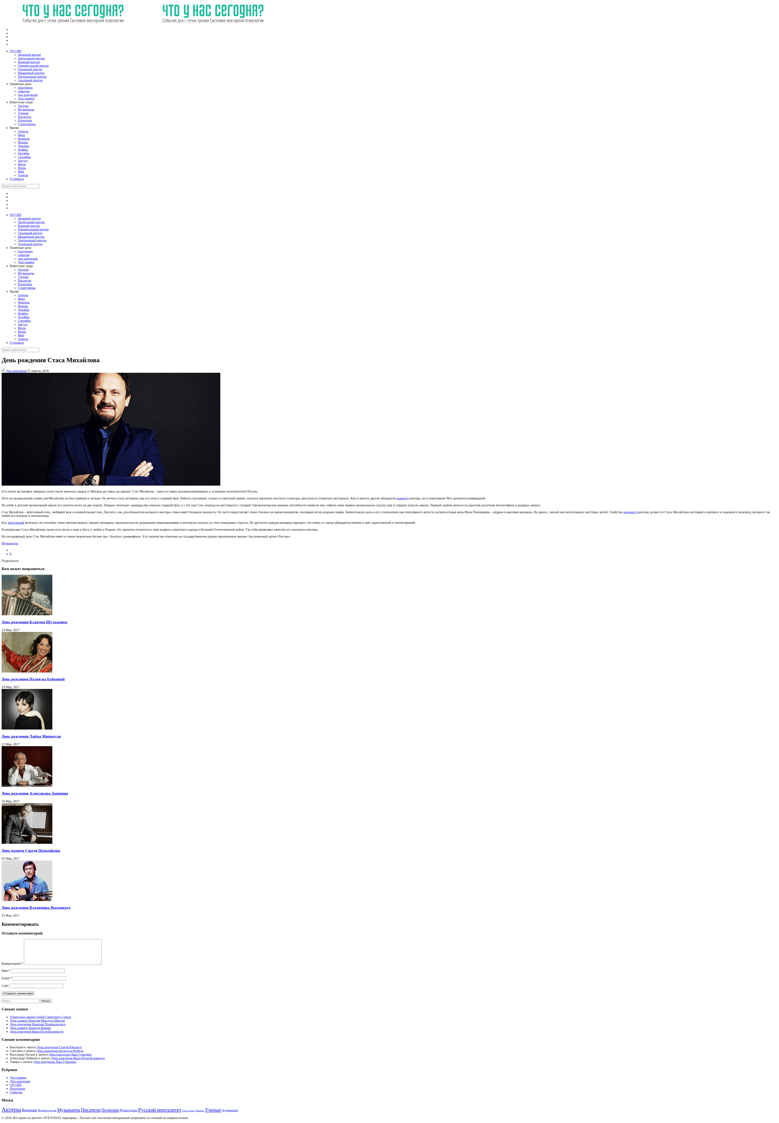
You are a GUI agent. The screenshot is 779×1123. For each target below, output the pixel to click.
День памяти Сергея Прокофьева (31, 850)
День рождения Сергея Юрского (59, 1047)
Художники (230, 1110)
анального (630, 512)
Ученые (23, 113)
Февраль (24, 138)
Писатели (24, 117)
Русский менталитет (159, 1109)
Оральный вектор (30, 69)
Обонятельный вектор (33, 65)
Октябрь (23, 153)
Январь (23, 142)
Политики (25, 120)
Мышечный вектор (31, 73)
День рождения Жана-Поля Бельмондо (36, 1031)
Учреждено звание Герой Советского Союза (40, 1017)
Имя (6, 970)
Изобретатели (47, 1110)
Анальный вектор (30, 80)
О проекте (17, 179)
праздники (25, 87)
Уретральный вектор (32, 76)
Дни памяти (26, 98)
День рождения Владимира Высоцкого (36, 907)
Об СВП (16, 51)
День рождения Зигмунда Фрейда (59, 1051)
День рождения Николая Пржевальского (38, 1024)
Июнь (22, 168)
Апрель (23, 131)
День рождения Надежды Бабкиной (33, 679)
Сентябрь (24, 157)
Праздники (17, 1088)
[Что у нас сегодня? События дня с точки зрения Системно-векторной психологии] (142, 22)
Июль (22, 164)
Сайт (5, 985)
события (23, 91)
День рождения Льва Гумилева (70, 1054)
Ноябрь (23, 149)
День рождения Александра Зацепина (35, 793)
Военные (29, 1110)
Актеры (23, 106)
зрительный (16, 522)
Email (7, 978)
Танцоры (199, 1110)
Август (23, 160)
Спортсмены (27, 124)
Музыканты (26, 109)
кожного (403, 498)
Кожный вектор (29, 62)
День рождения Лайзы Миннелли (31, 736)
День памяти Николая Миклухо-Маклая (37, 1020)
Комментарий (12, 963)
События (16, 1092)
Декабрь (23, 146)
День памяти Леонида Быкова (30, 1028)
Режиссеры (128, 1110)
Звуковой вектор (29, 54)
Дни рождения (16, 371)
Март (21, 135)
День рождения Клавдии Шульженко (35, 622)
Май (21, 171)
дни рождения (28, 95)
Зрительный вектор (31, 58)
